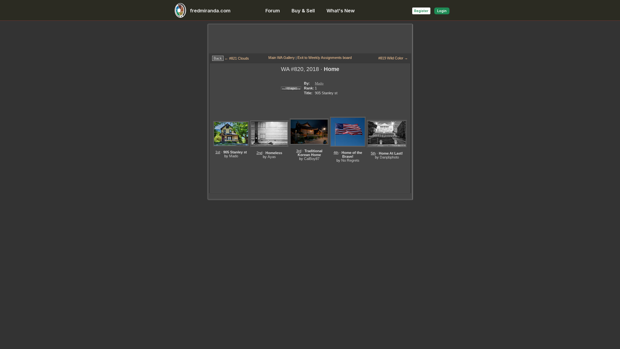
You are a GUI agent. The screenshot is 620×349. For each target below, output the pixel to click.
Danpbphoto (389, 157)
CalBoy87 (311, 159)
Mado (319, 83)
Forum (272, 11)
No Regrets (350, 160)
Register (421, 11)
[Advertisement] (310, 39)
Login (442, 11)
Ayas (272, 157)
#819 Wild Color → (393, 58)
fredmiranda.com (210, 11)
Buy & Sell (303, 11)
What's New (340, 11)
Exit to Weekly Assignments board (324, 58)
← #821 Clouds (237, 58)
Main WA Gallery (281, 58)
